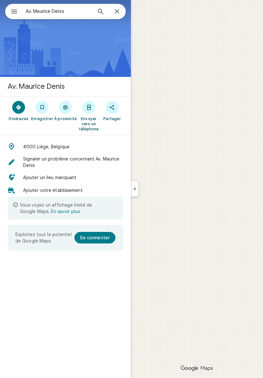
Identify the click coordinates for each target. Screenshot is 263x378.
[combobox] (59, 11)
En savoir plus (65, 211)
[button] (65, 146)
